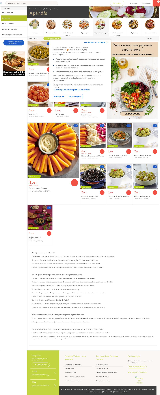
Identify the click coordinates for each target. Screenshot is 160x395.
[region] (80, 71)
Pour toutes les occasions (73, 364)
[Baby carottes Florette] (53, 150)
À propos (67, 389)
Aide (62, 389)
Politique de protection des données (130, 389)
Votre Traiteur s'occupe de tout (75, 377)
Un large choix (69, 368)
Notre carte (6, 18)
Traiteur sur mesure (137, 366)
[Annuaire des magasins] (141, 380)
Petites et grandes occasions (12, 35)
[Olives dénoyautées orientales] (119, 135)
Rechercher (55, 3)
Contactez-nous (75, 389)
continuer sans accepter (95, 42)
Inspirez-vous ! (15, 42)
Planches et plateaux (9, 29)
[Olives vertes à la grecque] (146, 176)
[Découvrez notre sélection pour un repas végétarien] (132, 80)
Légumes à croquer (53, 38)
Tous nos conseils (102, 364)
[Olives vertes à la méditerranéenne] (119, 176)
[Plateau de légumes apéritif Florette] (93, 135)
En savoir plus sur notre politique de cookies (72, 90)
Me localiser (117, 3)
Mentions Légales (108, 391)
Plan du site (84, 389)
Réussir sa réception (102, 381)
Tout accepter (75, 96)
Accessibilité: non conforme (94, 391)
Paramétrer (59, 96)
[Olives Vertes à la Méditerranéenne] (40, 53)
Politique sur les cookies (113, 389)
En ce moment (7, 13)
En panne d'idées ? (102, 377)
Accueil (7, 8)
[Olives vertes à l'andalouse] (146, 135)
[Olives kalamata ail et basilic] (93, 176)
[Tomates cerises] (40, 94)
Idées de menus (8, 24)
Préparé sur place (70, 373)
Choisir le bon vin (102, 368)
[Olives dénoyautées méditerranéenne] (40, 217)
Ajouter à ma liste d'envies (50, 120)
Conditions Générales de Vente (97, 389)
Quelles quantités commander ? (106, 373)
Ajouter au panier (49, 110)
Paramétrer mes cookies (148, 389)
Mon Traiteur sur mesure (73, 381)
